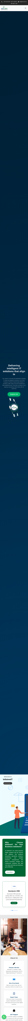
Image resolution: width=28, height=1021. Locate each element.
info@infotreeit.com (23, 1)
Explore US (14, 395)
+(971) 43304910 (14, 1)
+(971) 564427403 (6, 1)
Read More (14, 903)
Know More (10, 872)
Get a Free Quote (7, 783)
